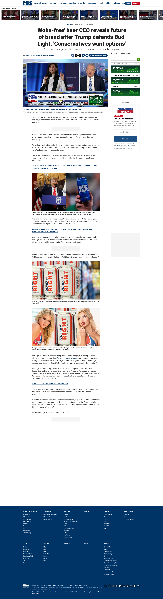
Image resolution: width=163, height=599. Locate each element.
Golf (44, 560)
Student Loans (27, 517)
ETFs (65, 526)
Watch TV (136, 3)
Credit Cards (27, 519)
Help (71, 585)
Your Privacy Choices (61, 585)
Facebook (72, 55)
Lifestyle (81, 3)
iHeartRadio (138, 585)
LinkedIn (123, 585)
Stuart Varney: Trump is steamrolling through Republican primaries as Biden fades (52, 109)
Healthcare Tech (28, 556)
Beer (69, 24)
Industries (67, 530)
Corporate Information (110, 560)
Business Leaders (69, 528)
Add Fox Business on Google (99, 55)
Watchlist (72, 3)
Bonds (65, 523)
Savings (25, 523)
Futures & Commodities (71, 521)
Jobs (105, 549)
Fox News (107, 567)
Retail (65, 533)
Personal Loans (28, 521)
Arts (105, 528)
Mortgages (26, 514)
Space (25, 563)
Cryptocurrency (68, 519)
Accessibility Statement (111, 565)
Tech (101, 3)
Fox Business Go (108, 572)
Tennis (45, 563)
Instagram (113, 585)
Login (128, 3)
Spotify (134, 585)
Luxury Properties (129, 519)
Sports (46, 544)
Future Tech (26, 558)
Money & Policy (47, 517)
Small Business (48, 519)
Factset (80, 587)
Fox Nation (107, 569)
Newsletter (130, 585)
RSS (127, 585)
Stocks (66, 514)
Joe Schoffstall (30, 55)
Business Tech (27, 554)
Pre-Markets (67, 535)
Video (108, 3)
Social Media (27, 549)
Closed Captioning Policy (111, 563)
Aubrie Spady (40, 55)
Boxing (45, 556)
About (106, 544)
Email (86, 55)
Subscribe (125, 139)
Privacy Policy (120, 145)
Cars (105, 521)
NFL (44, 547)
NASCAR (46, 554)
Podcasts (116, 3)
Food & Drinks (108, 526)
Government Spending (50, 514)
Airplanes (107, 523)
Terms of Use (129, 145)
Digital (25, 547)
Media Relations (108, 558)
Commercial (127, 517)
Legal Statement (45, 589)
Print (83, 55)
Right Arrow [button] (159, 15)
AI (24, 560)
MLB (44, 551)
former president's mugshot (67, 358)
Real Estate (92, 3)
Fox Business (27, 3)
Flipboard (120, 585)
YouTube (116, 585)
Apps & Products (109, 574)
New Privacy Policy (46, 585)
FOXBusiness (50, 55)
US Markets (67, 517)
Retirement (26, 530)
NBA (44, 549)
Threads (79, 55)
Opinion (67, 544)
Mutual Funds (68, 537)
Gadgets (25, 551)
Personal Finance (40, 3)
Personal (126, 514)
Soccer (45, 558)
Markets (63, 3)
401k (24, 528)
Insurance (26, 526)
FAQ (105, 556)
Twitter (76, 55)
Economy (53, 3)
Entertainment (108, 514)
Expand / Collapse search (123, 3)
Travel (106, 519)
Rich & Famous (108, 517)
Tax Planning (27, 533)
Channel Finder (108, 547)
